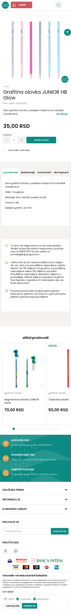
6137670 (26, 251)
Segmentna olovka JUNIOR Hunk (21, 401)
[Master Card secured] (21, 561)
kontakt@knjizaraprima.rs (25, 254)
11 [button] (53, 429)
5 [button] (30, 429)
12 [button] (57, 429)
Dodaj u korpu (41, 140)
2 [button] (18, 429)
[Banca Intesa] (47, 561)
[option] (35, 50)
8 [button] (42, 429)
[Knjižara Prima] (5, 4)
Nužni (11, 599)
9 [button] (46, 429)
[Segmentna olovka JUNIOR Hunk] (24, 368)
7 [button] (38, 429)
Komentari (44, 172)
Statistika (25, 599)
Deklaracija (28, 172)
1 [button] (13, 429)
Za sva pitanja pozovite (24, 445)
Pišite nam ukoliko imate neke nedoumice (33, 459)
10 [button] (50, 429)
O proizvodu (10, 172)
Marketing (43, 599)
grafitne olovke (13, 393)
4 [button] (26, 429)
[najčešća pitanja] (5, 473)
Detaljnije (62, 114)
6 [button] (34, 429)
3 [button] (22, 429)
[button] (58, 5)
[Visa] (10, 561)
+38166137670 (44, 445)
